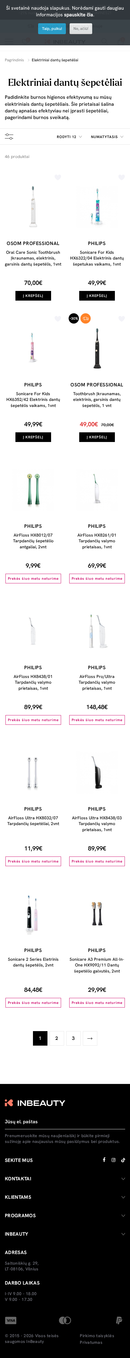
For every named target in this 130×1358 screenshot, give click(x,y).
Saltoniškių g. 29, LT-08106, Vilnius (22, 1266)
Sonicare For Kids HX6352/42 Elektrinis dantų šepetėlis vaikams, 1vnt (33, 399)
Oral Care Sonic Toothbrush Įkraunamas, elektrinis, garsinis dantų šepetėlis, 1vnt (33, 258)
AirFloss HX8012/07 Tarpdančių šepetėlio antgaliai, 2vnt (33, 541)
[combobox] (70, 137)
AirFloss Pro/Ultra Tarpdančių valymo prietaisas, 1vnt (97, 682)
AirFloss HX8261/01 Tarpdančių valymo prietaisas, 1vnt (96, 541)
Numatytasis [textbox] (104, 136)
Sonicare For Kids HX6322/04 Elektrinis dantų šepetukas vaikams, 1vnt (97, 258)
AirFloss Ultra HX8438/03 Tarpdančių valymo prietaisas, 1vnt (97, 823)
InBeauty (35, 1341)
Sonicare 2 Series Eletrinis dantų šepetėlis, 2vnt (33, 962)
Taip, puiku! (52, 28)
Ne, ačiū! (80, 28)
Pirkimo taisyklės (97, 1335)
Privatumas (91, 1342)
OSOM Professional (33, 243)
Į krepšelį (33, 295)
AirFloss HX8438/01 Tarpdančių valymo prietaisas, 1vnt (33, 682)
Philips (97, 243)
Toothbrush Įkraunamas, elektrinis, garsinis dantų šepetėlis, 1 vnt (97, 399)
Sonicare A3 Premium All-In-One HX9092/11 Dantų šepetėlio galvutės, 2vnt (97, 965)
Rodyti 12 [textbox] (67, 136)
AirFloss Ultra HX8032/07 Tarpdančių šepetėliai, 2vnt (33, 821)
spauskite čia (78, 14)
